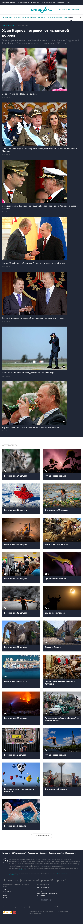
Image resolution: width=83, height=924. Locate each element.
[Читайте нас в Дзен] (38, 900)
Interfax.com (35, 2)
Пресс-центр (33, 853)
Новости (58, 17)
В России (12, 17)
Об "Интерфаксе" (23, 2)
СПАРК (5, 889)
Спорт (33, 17)
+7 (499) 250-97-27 (14, 875)
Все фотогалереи (41, 836)
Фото (71, 17)
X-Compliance (7, 891)
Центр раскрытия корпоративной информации (47, 894)
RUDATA (39, 892)
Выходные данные (35, 913)
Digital (52, 17)
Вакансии (43, 853)
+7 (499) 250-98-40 (61, 873)
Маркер (5, 895)
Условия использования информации (41, 911)
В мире (18, 17)
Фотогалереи (8, 26)
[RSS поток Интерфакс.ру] (47, 900)
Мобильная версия (8, 2)
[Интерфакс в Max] (51, 900)
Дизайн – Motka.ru (63, 911)
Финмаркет (61, 2)
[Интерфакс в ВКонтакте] (44, 900)
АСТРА (5, 897)
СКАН (38, 889)
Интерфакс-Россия (48, 2)
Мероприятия (70, 853)
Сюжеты (65, 17)
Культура (40, 17)
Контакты (6, 853)
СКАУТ (5, 893)
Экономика (26, 17)
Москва (46, 17)
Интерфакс (41, 9)
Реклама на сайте (56, 853)
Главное (5, 17)
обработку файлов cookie (26, 870)
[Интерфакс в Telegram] (41, 900)
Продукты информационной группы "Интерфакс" (34, 880)
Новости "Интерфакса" (44, 887)
